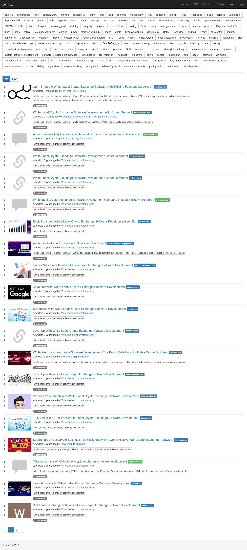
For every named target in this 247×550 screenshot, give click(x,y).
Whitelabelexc (67, 160)
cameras (121, 14)
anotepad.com (132, 287)
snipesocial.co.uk (148, 396)
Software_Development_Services (59, 54)
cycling (95, 20)
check (131, 37)
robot (111, 60)
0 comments (40, 105)
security (231, 31)
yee (38, 49)
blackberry (183, 20)
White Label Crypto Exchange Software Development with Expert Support (82, 112)
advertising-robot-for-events (133, 60)
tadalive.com (135, 178)
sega (73, 20)
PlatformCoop (166, 20)
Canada (28, 20)
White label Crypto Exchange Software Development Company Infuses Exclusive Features (93, 199)
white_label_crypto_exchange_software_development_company (63, 100)
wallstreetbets (146, 37)
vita (113, 20)
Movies (65, 14)
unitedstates (19, 43)
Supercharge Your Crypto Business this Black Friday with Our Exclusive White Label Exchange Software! (103, 439)
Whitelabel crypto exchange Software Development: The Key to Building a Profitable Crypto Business (100, 352)
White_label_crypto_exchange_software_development (164, 96)
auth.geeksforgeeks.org (145, 265)
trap (134, 20)
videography (136, 14)
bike (46, 49)
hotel (43, 60)
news (74, 31)
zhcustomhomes (197, 49)
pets (186, 54)
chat (53, 60)
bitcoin (173, 14)
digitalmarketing (84, 60)
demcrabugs (23, 14)
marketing (31, 60)
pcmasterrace (212, 20)
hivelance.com (181, 440)
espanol (62, 20)
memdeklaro (173, 66)
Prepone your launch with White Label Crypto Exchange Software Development (86, 396)
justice (151, 20)
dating (40, 66)
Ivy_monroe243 (71, 90)
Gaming (41, 20)
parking (132, 26)
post (7, 43)
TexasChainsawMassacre (18, 49)
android (192, 31)
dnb (52, 20)
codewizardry (50, 14)
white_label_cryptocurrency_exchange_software (56, 449)
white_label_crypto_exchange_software (52, 96)
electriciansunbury (90, 31)
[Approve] (4, 87)
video (106, 49)
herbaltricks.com (137, 156)
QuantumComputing (94, 37)
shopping (195, 43)
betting (216, 43)
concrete (213, 37)
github (182, 43)
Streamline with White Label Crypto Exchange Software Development (79, 308)
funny (92, 14)
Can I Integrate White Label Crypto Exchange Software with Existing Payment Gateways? (93, 86)
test (150, 14)
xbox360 (123, 20)
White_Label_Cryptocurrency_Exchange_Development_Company (102, 471)
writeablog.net (132, 331)
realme (100, 60)
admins (63, 31)
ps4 (105, 20)
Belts (143, 26)
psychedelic (186, 37)
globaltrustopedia (167, 37)
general (161, 54)
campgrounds (167, 26)
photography (156, 66)
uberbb (197, 20)
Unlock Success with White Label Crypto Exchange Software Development (83, 265)
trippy (7, 31)
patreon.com (144, 221)
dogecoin (161, 14)
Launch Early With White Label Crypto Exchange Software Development (81, 483)
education (159, 43)
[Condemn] (4, 96)
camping (87, 26)
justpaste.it (146, 418)
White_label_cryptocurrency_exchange (52, 471)
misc (126, 43)
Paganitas (178, 31)
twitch (172, 43)
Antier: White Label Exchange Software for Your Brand (69, 243)
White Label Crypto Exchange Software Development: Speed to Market (80, 155)
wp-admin (221, 54)
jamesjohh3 (65, 138)
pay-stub (228, 49)
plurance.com (160, 86)
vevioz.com (132, 309)
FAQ (195, 4)
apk (61, 43)
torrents (201, 37)
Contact (207, 4)
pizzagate (42, 26)
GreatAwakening (134, 31)
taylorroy (65, 356)
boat (55, 49)
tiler (240, 37)
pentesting (10, 37)
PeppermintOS (12, 20)
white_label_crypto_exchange (87, 121)
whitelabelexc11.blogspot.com (120, 243)
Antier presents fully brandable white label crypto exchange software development (87, 134)
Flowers (183, 26)
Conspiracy (153, 31)
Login (241, 4)
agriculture (53, 66)
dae (31, 26)
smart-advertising (73, 66)
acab (17, 31)
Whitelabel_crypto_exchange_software (119, 96)
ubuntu (83, 20)
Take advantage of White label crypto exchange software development (80, 461)
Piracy (203, 31)
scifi (111, 14)
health (108, 31)
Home (155, 49)
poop (121, 37)
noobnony (43, 37)
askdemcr (174, 54)
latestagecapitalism (45, 31)
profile (95, 49)
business (100, 26)
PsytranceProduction (227, 26)
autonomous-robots (134, 66)
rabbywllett (92, 66)
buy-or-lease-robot (180, 60)
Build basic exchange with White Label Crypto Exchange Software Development (86, 505)
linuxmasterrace (232, 20)
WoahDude (196, 14)
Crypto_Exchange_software (85, 96)
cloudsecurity (27, 37)
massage (215, 49)
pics (36, 14)
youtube (117, 49)
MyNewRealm (117, 26)
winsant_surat (58, 26)
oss (142, 20)
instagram (83, 49)
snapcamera (81, 43)
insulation (122, 54)
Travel (56, 37)
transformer (65, 60)
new (14, 78)
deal (206, 43)
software (207, 54)
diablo (95, 43)
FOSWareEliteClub (14, 26)
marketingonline (46, 43)
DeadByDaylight (110, 43)
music (210, 14)
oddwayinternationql (173, 49)
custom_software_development (21, 54)
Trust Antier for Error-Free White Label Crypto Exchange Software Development (86, 417)
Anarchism (234, 14)
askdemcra (79, 14)
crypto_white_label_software (109, 100)
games (139, 49)
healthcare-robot (13, 66)
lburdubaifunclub (13, 60)
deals (118, 31)
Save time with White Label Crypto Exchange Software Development (79, 286)
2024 (128, 49)
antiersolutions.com (142, 112)
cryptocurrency (71, 37)
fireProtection (106, 54)
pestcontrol (216, 31)
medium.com (147, 505)
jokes (102, 14)
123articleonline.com (134, 374)
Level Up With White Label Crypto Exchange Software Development (78, 330)
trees (183, 14)
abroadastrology (141, 43)
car (68, 43)
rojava (27, 31)
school (29, 66)
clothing (74, 26)
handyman (228, 37)
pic (31, 43)
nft (62, 49)
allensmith (137, 54)
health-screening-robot (214, 60)
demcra (8, 4)
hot (6, 78)
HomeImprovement (202, 26)
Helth (166, 31)
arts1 (112, 37)
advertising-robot (111, 66)
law (196, 60)
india (70, 49)
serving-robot (159, 60)
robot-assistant (192, 66)
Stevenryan (66, 443)
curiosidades (88, 54)
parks (153, 26)
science (221, 14)
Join (231, 4)
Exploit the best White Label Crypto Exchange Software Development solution (85, 221)
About (185, 4)
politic (150, 54)
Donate (220, 4)
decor (196, 54)
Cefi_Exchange (71, 116)
